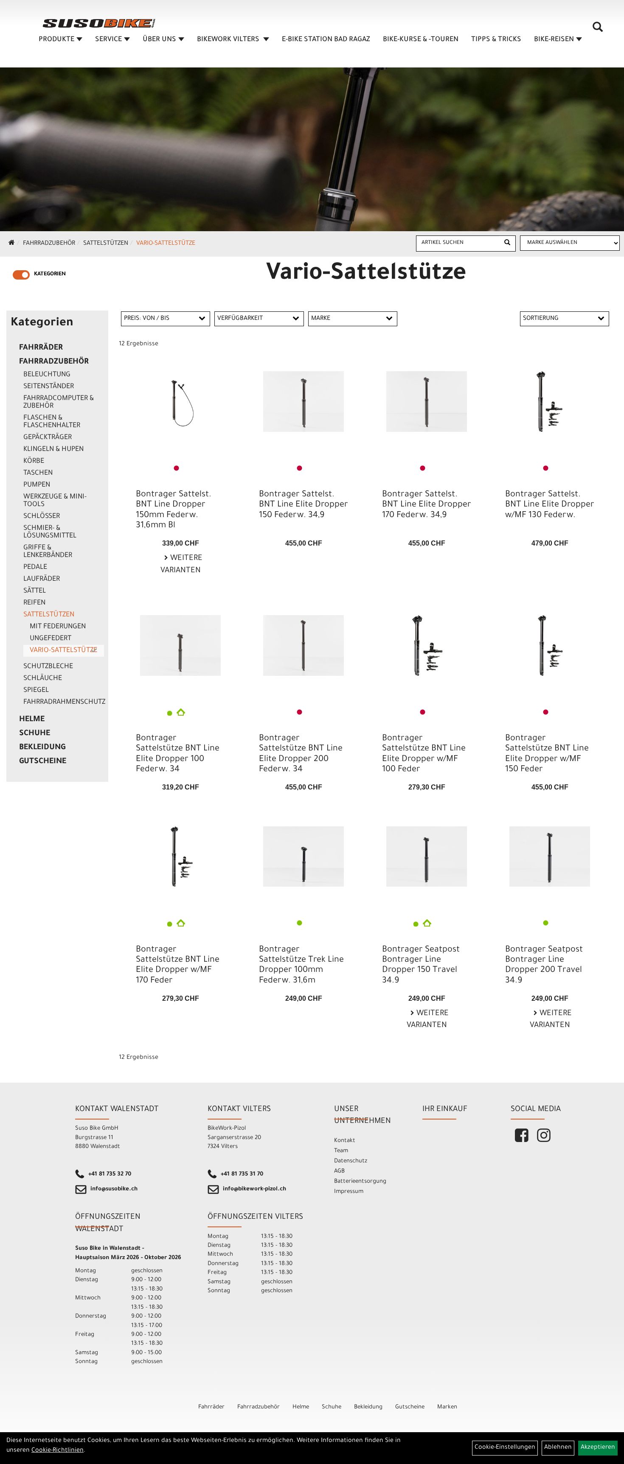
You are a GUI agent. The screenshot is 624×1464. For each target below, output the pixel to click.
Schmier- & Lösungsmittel (49, 532)
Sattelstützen (105, 244)
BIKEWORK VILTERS (229, 40)
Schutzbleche (48, 667)
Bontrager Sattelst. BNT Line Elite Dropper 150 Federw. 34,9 (303, 505)
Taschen (38, 473)
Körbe (33, 461)
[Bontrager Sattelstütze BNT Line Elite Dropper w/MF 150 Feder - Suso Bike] (549, 645)
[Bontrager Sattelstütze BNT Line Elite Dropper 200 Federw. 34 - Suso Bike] (303, 645)
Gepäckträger (47, 438)
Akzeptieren (598, 1447)
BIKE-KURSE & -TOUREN (420, 40)
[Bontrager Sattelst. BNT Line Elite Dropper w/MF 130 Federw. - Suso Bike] (549, 401)
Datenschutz (350, 1161)
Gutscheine (42, 762)
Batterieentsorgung (360, 1181)
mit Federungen (58, 627)
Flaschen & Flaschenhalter (51, 422)
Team (341, 1151)
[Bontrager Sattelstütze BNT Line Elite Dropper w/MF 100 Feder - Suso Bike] (426, 645)
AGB (339, 1171)
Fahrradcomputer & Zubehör (58, 402)
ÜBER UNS (159, 40)
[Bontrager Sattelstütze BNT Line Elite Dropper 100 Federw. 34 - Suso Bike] (180, 645)
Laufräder (41, 579)
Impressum (348, 1192)
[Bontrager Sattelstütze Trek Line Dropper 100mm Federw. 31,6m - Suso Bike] (303, 856)
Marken (447, 1407)
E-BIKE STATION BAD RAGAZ (326, 40)
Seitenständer (48, 387)
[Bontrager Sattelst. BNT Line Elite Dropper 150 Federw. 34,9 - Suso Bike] (303, 401)
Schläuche (42, 679)
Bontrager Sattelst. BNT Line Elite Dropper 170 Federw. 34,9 (426, 505)
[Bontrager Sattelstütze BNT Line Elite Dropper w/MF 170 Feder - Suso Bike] (180, 856)
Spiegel (36, 690)
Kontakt (344, 1141)
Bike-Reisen (554, 40)
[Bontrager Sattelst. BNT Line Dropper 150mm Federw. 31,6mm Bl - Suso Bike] (180, 401)
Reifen (34, 603)
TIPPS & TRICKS (496, 40)
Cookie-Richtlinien (57, 1450)
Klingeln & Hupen (53, 449)
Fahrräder (41, 348)
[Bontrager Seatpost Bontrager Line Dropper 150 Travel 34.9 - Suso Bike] (426, 856)
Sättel (34, 591)
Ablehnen (558, 1447)
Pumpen (36, 485)
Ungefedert (50, 639)
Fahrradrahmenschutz (63, 702)
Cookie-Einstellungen (505, 1447)
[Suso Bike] (99, 23)
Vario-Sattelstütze (165, 244)
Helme (32, 720)
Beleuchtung (46, 375)
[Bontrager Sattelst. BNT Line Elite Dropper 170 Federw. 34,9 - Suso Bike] (426, 401)
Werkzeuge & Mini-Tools (55, 501)
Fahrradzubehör (49, 244)
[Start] (11, 244)
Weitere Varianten (181, 564)
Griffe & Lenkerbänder (47, 552)
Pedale (35, 567)
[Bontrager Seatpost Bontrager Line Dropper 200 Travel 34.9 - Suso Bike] (549, 856)
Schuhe (34, 734)
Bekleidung (42, 748)
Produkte (56, 40)
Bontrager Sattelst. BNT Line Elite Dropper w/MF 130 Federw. (549, 505)
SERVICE (108, 40)
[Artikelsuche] (598, 30)
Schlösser (41, 517)
